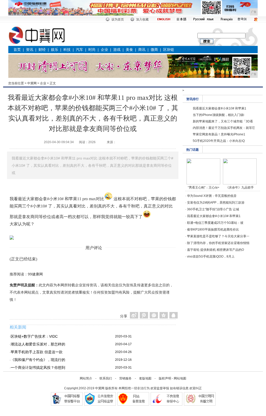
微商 (154, 49)
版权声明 (165, 378)
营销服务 (125, 378)
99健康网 (35, 274)
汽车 (79, 49)
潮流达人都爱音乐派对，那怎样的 (38, 344)
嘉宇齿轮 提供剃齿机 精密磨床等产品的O (215, 250)
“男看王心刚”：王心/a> (203, 187)
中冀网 (32, 83)
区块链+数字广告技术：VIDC (34, 336)
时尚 (92, 49)
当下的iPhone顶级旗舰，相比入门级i (218, 115)
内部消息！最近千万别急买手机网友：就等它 (224, 128)
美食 (129, 49)
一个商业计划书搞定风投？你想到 (38, 367)
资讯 (29, 49)
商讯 (141, 49)
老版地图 (145, 378)
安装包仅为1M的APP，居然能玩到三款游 (215, 202)
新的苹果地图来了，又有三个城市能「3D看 (223, 121)
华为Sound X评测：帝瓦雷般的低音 (212, 196)
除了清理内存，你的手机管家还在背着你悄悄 (218, 243)
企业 (104, 49)
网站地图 (180, 378)
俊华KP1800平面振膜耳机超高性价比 (213, 229)
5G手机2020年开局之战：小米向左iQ (219, 141)
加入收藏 (142, 19)
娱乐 (54, 49)
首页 (17, 49)
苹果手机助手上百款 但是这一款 (37, 352)
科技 (67, 49)
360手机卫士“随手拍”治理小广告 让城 (213, 209)
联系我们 (105, 378)
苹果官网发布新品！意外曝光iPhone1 (219, 134)
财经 (42, 49)
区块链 (168, 49)
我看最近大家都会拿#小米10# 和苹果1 (219, 108)
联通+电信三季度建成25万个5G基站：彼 (215, 223)
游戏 (117, 49)
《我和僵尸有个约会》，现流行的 (38, 360)
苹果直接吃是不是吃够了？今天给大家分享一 (218, 236)
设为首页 (117, 19)
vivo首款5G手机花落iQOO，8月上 (211, 256)
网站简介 (86, 378)
